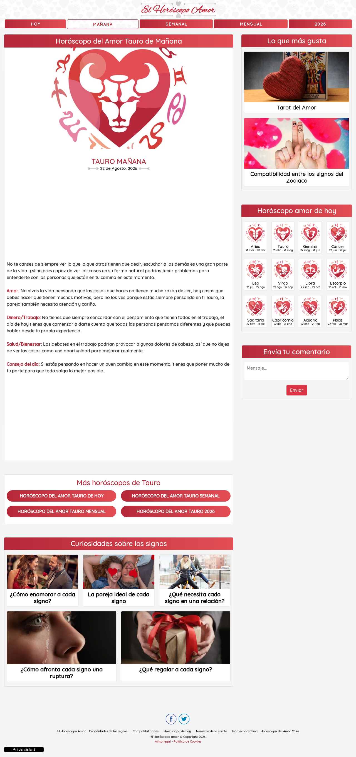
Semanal (176, 23)
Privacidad (24, 749)
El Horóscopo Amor (71, 731)
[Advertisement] (119, 217)
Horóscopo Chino (245, 731)
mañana (102, 24)
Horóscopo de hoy (177, 731)
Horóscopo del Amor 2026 (280, 731)
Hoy (35, 23)
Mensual (251, 23)
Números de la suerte (211, 731)
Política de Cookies (187, 741)
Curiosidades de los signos (108, 731)
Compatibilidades (146, 731)
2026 (320, 23)
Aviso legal (163, 741)
